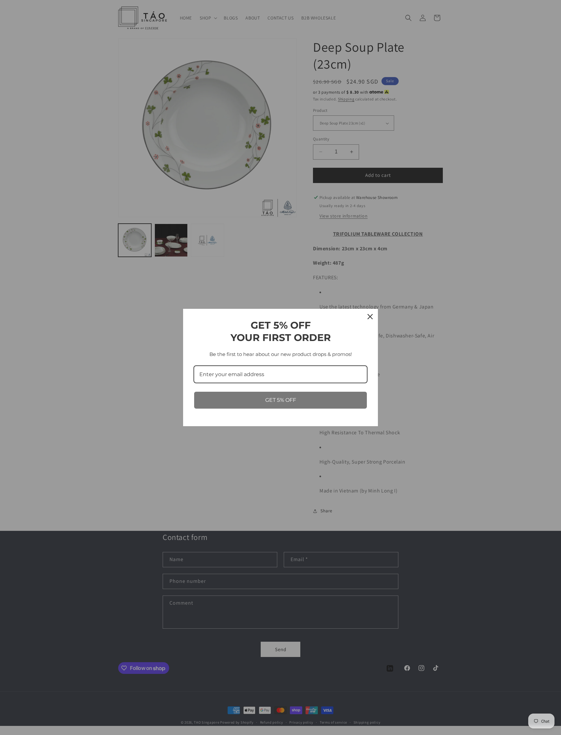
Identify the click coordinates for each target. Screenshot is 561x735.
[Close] (370, 316)
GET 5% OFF (280, 400)
